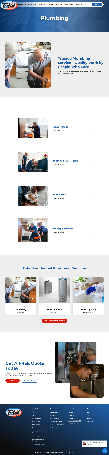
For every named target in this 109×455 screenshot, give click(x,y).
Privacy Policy (70, 452)
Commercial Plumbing (56, 421)
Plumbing (34, 412)
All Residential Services (38, 444)
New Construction (55, 412)
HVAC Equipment (55, 418)
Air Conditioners (36, 418)
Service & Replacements (57, 425)
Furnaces (34, 415)
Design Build (53, 415)
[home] (9, 5)
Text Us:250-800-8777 (74, 421)
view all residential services (54, 321)
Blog (51, 4)
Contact (97, 4)
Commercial (32, 4)
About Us (71, 415)
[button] (20, 4)
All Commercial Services (56, 428)
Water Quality (36, 425)
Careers (70, 412)
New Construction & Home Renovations (39, 432)
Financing (58, 4)
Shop (88, 412)
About (87, 4)
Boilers (34, 428)
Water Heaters (36, 421)
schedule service (30, 381)
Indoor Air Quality (37, 436)
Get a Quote (12, 381)
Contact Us (71, 418)
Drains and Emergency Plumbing (38, 440)
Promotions (90, 421)
